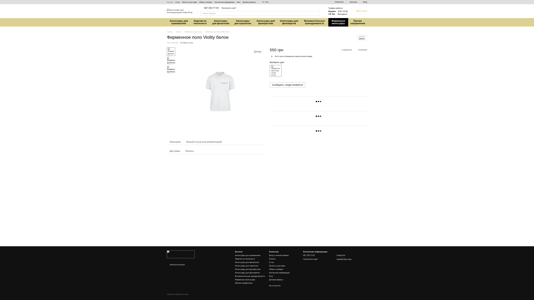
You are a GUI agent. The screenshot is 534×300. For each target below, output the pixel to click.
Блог (238, 2)
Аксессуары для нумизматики (179, 22)
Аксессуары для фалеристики (266, 22)
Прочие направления (357, 22)
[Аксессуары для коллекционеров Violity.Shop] (181, 254)
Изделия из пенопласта (200, 22)
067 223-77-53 (211, 8)
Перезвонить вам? (228, 8)
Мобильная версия (177, 265)
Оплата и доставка (189, 2)
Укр (263, 2)
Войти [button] (277, 56)
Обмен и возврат (205, 2)
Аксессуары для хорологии (242, 22)
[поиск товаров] (317, 13)
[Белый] (275, 71)
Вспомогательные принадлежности (314, 22)
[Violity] (257, 52)
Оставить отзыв (186, 43)
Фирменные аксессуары (338, 22)
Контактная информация (225, 2)
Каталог (170, 2)
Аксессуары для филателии (220, 22)
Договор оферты (249, 2)
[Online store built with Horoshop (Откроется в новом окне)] (177, 296)
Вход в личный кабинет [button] (279, 255)
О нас (177, 2)
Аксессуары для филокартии (289, 22)
